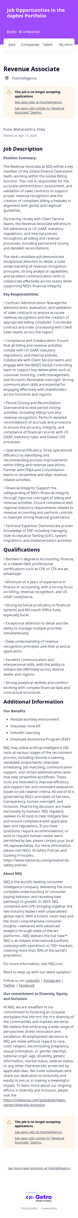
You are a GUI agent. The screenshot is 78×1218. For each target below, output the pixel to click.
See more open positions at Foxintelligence (39, 1168)
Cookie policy (49, 1208)
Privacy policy (29, 1208)
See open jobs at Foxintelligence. (38, 102)
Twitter (9, 985)
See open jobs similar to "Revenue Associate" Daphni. (39, 110)
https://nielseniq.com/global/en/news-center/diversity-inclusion (34, 1102)
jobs (12, 44)
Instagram (52, 980)
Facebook (27, 985)
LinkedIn (33, 980)
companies (30, 44)
